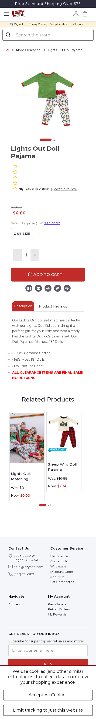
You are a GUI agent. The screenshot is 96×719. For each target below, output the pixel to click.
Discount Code (61, 571)
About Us (57, 577)
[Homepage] (7, 50)
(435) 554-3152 (24, 574)
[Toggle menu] (6, 14)
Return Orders (59, 609)
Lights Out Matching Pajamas (21, 476)
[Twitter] (57, 289)
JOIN (48, 664)
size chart (52, 223)
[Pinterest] (67, 289)
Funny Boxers (37, 24)
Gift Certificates (62, 582)
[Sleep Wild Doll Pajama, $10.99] (64, 433)
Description (23, 306)
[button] (15, 189)
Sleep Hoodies (58, 24)
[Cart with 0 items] (85, 13)
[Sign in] (76, 13)
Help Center (59, 556)
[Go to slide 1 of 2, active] (45, 140)
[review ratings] (15, 178)
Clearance (79, 24)
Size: (35, 223)
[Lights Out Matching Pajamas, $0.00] (27, 438)
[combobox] (52, 35)
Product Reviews (53, 306)
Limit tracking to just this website (48, 710)
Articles (14, 604)
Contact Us (58, 561)
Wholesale (58, 566)
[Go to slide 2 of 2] (54, 140)
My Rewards (57, 614)
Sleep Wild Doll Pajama (62, 467)
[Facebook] (29, 289)
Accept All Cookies (48, 694)
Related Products (48, 399)
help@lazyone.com (28, 567)
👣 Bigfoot (16, 24)
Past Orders (57, 604)
